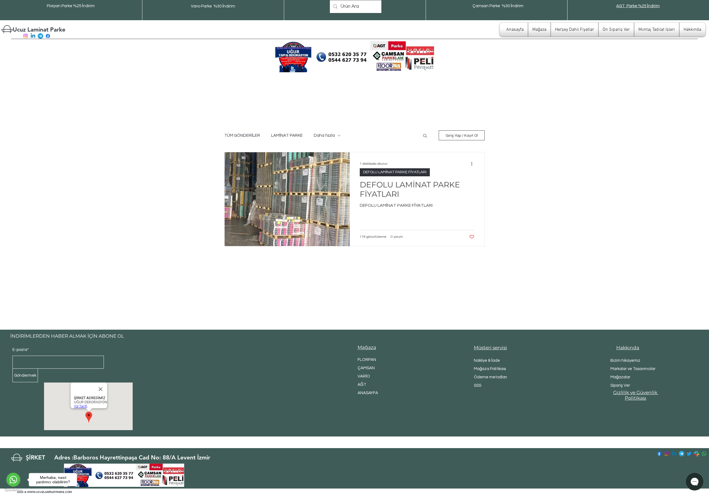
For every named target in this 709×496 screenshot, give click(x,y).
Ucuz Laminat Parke (39, 29)
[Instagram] (25, 36)
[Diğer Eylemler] (473, 163)
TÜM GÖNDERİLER (242, 135)
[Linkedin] (33, 36)
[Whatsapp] (704, 453)
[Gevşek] (696, 453)
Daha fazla (324, 135)
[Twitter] (689, 453)
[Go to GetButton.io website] (13, 490)
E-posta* (20, 350)
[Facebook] (48, 36)
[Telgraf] (40, 36)
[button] (425, 136)
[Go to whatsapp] (13, 480)
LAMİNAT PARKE (287, 135)
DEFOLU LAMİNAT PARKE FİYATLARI (395, 172)
